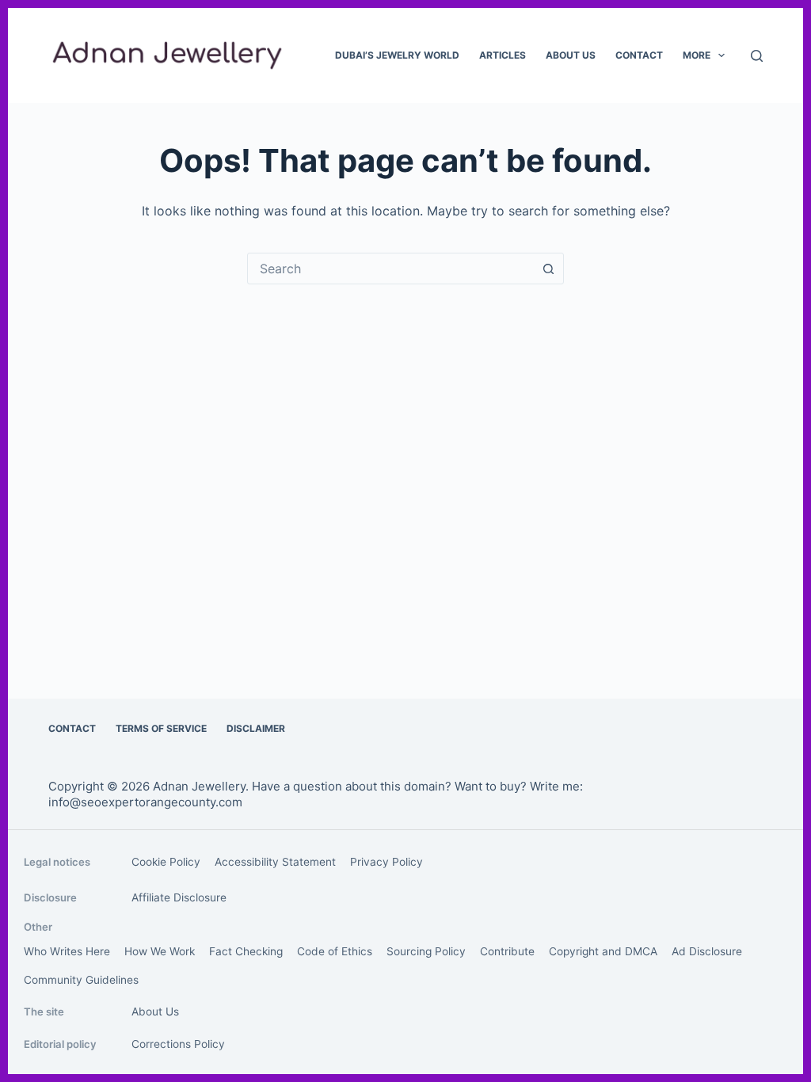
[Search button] (548, 268)
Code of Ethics (334, 951)
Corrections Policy (178, 1044)
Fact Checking (246, 951)
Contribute (507, 951)
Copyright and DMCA (603, 951)
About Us (571, 55)
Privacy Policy (386, 861)
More (696, 55)
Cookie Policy (165, 861)
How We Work (159, 951)
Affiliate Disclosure (179, 897)
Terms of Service (161, 728)
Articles (502, 55)
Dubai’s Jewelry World (397, 55)
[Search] (757, 56)
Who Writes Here (67, 951)
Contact (639, 55)
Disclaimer (256, 728)
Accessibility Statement (275, 861)
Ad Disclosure (707, 951)
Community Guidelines (81, 979)
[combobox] (390, 268)
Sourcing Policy (426, 951)
